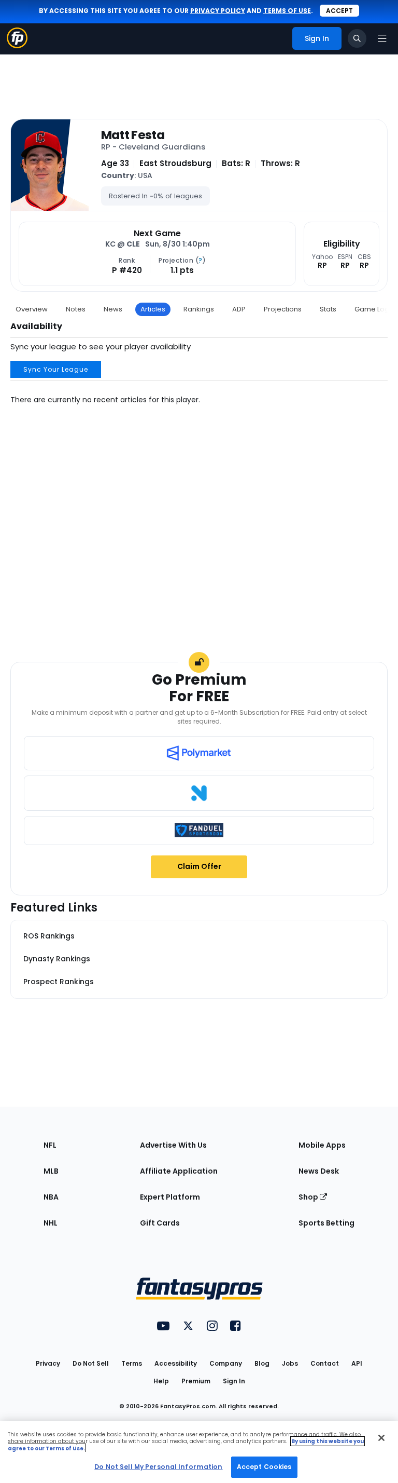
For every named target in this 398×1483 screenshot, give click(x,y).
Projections (283, 309)
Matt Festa (133, 135)
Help (161, 1381)
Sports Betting (326, 1223)
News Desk (318, 1171)
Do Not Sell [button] (91, 1363)
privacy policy (217, 10)
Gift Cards (160, 1223)
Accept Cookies (264, 1466)
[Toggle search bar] (357, 38)
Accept (339, 10)
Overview (32, 309)
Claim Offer (199, 866)
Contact (324, 1363)
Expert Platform (170, 1197)
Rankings (198, 309)
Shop (309, 1197)
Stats (328, 309)
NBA (51, 1197)
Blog (261, 1363)
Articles (152, 309)
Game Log (371, 309)
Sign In (234, 1381)
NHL (51, 1223)
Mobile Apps (322, 1145)
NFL (50, 1145)
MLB (51, 1171)
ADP (239, 309)
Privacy (48, 1363)
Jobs (290, 1363)
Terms (131, 1363)
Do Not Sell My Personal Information (158, 1466)
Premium (195, 1381)
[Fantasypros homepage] (17, 45)
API (356, 1363)
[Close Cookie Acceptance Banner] (381, 1437)
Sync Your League (55, 369)
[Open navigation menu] (382, 38)
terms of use (287, 10)
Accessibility (175, 1363)
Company (225, 1363)
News (113, 309)
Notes (76, 309)
